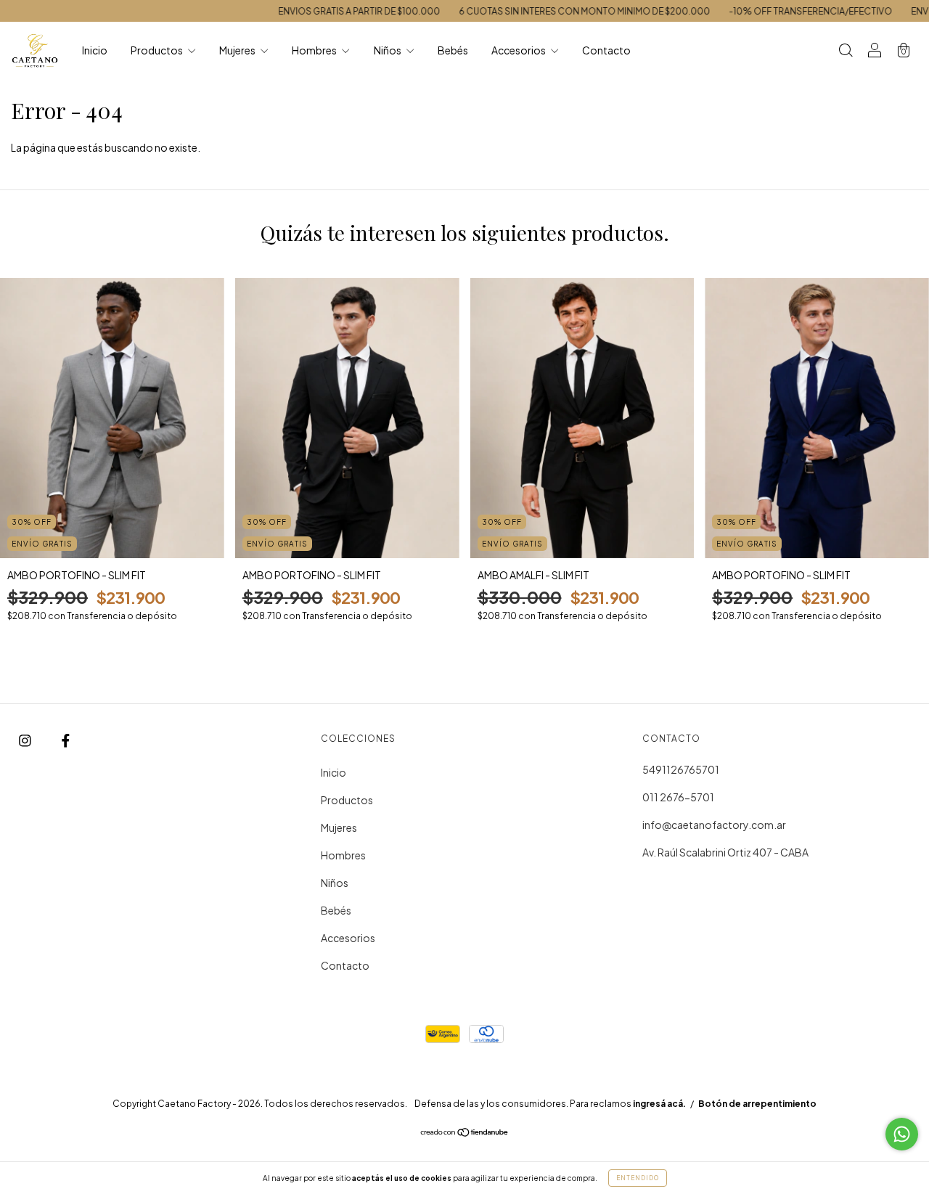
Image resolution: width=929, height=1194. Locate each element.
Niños (388, 50)
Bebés (453, 50)
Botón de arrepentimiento (757, 1103)
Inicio (94, 50)
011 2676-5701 (678, 797)
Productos (157, 50)
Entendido (637, 1178)
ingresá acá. (659, 1103)
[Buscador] (845, 50)
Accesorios (519, 50)
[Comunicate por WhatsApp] (901, 1134)
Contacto (606, 50)
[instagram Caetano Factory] (26, 739)
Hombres (315, 50)
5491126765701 (680, 769)
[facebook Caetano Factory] (66, 739)
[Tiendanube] (465, 1133)
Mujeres (238, 50)
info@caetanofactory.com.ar (714, 824)
